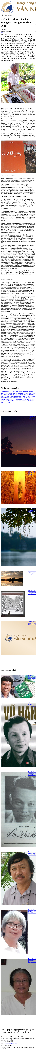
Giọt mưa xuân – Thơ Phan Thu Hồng (11, 391)
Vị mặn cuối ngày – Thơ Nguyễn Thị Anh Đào (16, 399)
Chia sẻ (3, 33)
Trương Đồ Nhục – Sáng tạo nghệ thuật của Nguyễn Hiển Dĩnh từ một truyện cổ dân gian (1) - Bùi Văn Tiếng (18, 397)
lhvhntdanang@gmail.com (10, 1043)
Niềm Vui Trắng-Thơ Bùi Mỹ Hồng (21, 393)
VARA (16, 1053)
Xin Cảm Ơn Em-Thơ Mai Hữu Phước (22, 394)
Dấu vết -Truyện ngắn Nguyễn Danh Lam (17, 400)
